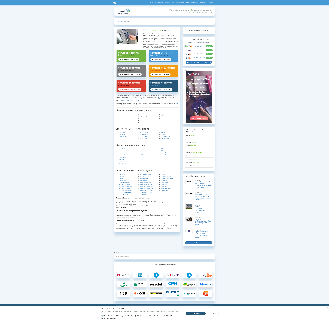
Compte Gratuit (199, 46)
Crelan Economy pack (145, 182)
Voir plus (198, 243)
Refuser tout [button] (216, 313)
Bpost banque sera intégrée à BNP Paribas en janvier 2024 (202, 234)
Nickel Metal (143, 152)
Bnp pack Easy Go (123, 194)
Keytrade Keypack (144, 116)
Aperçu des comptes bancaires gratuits (198, 62)
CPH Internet (143, 120)
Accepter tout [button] (195, 313)
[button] (142, 319)
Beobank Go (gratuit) (199, 50)
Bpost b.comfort (144, 178)
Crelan (141, 122)
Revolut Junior (123, 161)
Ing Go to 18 (164, 134)
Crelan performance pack (146, 188)
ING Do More (164, 186)
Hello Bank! (164, 116)
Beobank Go (122, 118)
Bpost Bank (143, 114)
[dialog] (164, 313)
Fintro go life (164, 180)
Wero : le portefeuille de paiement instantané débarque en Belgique (203, 184)
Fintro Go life (143, 138)
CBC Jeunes (122, 134)
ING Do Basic (164, 184)
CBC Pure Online (144, 118)
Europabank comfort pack (146, 192)
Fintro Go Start (143, 136)
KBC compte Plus (165, 136)
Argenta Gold (122, 180)
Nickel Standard (144, 148)
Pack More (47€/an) (199, 53)
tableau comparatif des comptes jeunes (130, 100)
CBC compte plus (144, 176)
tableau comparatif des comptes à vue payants (161, 98)
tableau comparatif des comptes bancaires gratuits (129, 98)
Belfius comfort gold (124, 184)
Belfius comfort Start (124, 188)
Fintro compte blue (166, 176)
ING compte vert (165, 182)
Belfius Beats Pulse (124, 116)
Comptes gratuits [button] (158, 2)
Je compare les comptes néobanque (129, 89)
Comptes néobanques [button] (192, 2)
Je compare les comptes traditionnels (130, 74)
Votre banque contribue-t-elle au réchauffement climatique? (202, 209)
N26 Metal (163, 148)
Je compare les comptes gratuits (128, 59)
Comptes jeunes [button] (180, 2)
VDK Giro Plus (164, 190)
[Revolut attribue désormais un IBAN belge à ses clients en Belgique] (189, 193)
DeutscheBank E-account (146, 190)
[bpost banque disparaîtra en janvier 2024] (189, 231)
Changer (210, 2)
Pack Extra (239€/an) (199, 57)
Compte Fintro (164, 174)
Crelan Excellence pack (146, 184)
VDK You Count (165, 138)
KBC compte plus (165, 188)
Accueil (151, 2)
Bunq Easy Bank (123, 163)
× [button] (327, 307)
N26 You (163, 150)
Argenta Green (123, 114)
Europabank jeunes (145, 134)
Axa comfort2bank (124, 182)
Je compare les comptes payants (160, 59)
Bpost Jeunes (122, 136)
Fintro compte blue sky (167, 178)
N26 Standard (143, 154)
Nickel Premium (144, 150)
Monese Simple (123, 152)
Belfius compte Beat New (125, 190)
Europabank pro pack (145, 194)
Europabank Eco (165, 114)
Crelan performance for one (147, 186)
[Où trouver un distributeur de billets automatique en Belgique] (189, 219)
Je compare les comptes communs (161, 89)
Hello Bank (122, 148)
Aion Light (121, 159)
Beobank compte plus (125, 192)
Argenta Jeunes (144, 132)
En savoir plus (120, 313)
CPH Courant (143, 180)
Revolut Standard (165, 152)
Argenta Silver (123, 178)
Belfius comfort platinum (125, 186)
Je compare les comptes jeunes (160, 74)
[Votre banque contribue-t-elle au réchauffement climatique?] (189, 207)
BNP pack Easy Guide (145, 174)
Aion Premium (123, 174)
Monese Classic (123, 154)
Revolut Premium (165, 154)
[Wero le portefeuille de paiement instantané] (189, 181)
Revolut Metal (122, 157)
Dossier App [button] (203, 2)
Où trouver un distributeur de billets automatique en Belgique (203, 222)
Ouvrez (209, 46)
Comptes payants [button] (169, 2)
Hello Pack (163, 132)
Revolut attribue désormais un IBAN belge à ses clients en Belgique (203, 197)
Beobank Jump (123, 132)
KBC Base (163, 118)
